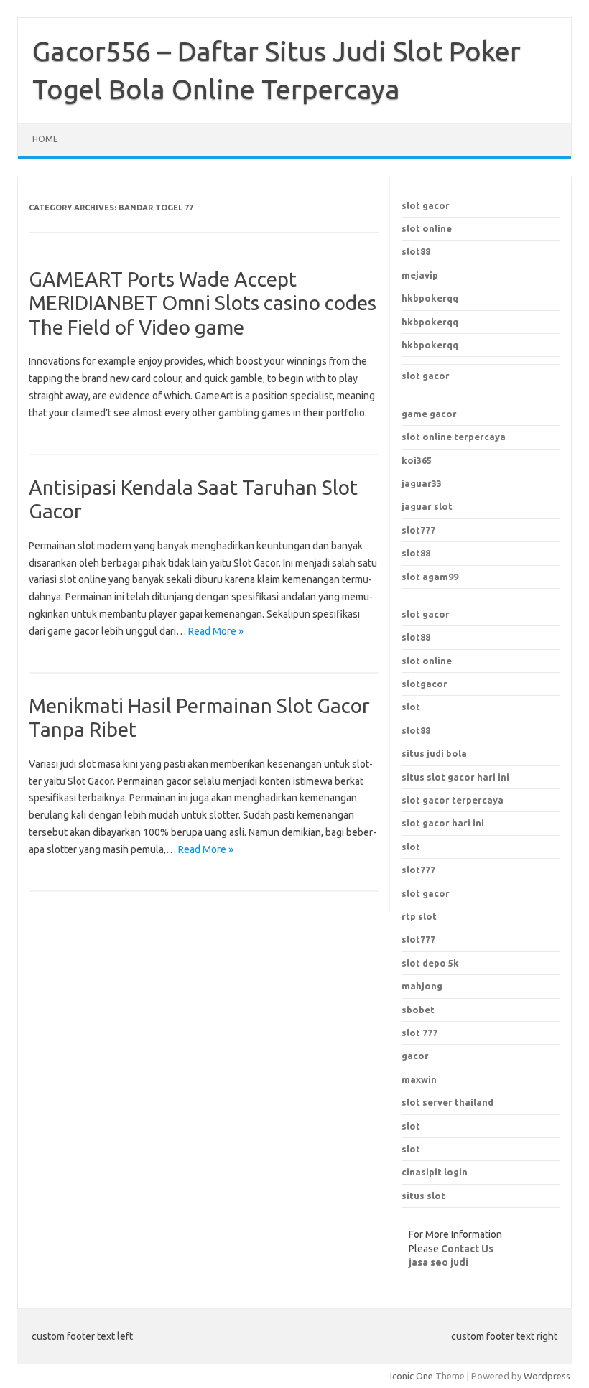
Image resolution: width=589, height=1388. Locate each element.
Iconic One (411, 1376)
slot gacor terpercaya (453, 800)
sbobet (418, 1010)
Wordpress (547, 1376)
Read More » (216, 631)
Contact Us (467, 1248)
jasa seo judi (438, 1262)
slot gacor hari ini (443, 823)
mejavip (420, 275)
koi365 (417, 460)
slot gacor (426, 205)
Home (45, 139)
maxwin (419, 1079)
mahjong (422, 986)
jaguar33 (422, 483)
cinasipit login (435, 1172)
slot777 (418, 530)
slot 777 (419, 1033)
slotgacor (424, 684)
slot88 (416, 251)
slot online (427, 228)
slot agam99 (430, 577)
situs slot (423, 1196)
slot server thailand (447, 1102)
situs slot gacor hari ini (455, 777)
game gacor (429, 414)
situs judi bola (434, 753)
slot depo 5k (430, 963)
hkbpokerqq (430, 298)
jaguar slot (427, 506)
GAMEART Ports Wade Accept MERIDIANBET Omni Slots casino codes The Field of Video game (202, 303)
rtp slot (419, 916)
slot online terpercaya (454, 437)
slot (411, 707)
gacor (415, 1056)
